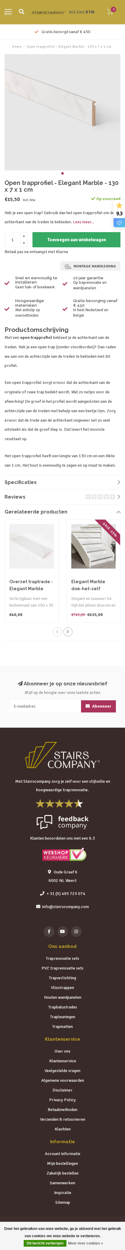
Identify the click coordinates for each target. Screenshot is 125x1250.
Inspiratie (62, 1192)
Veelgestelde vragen (62, 1070)
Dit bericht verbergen (45, 1243)
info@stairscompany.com (65, 906)
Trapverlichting (62, 977)
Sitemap (62, 1202)
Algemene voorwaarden (62, 1080)
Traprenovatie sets (62, 958)
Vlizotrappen (62, 987)
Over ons (62, 1051)
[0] (110, 13)
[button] (62, 173)
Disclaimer (62, 1090)
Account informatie (62, 1153)
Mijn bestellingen (62, 1163)
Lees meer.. (83, 222)
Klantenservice (62, 1061)
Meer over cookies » (85, 1243)
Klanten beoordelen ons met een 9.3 (62, 838)
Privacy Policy (62, 1099)
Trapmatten (62, 1026)
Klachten (63, 1129)
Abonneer (101, 706)
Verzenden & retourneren (62, 1119)
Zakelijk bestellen (63, 1173)
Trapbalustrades (62, 1007)
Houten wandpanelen (62, 997)
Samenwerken (62, 1183)
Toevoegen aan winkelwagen (76, 239)
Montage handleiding (94, 266)
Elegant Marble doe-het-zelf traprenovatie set (90, 588)
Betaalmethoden (62, 1109)
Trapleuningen (62, 1016)
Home (17, 47)
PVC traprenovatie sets (62, 968)
